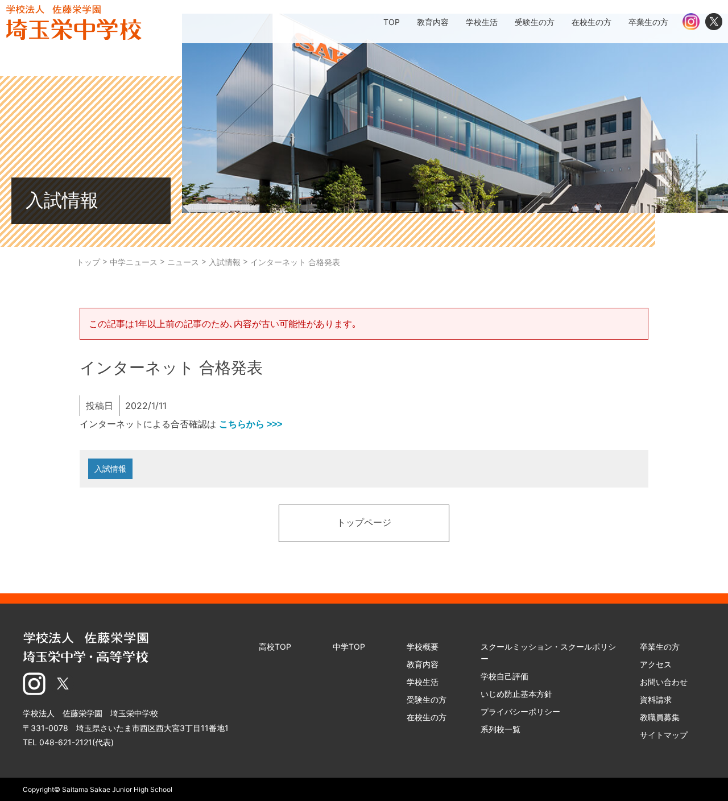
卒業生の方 (660, 646)
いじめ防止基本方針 (516, 694)
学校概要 (423, 646)
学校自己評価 (504, 676)
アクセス (656, 664)
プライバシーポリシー (520, 711)
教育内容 (423, 664)
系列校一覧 (500, 729)
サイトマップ (664, 735)
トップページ (364, 523)
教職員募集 (660, 717)
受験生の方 (426, 699)
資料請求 (656, 699)
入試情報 (110, 468)
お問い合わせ (664, 682)
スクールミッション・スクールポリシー (548, 652)
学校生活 (423, 682)
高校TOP (275, 646)
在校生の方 (426, 717)
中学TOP (349, 646)
